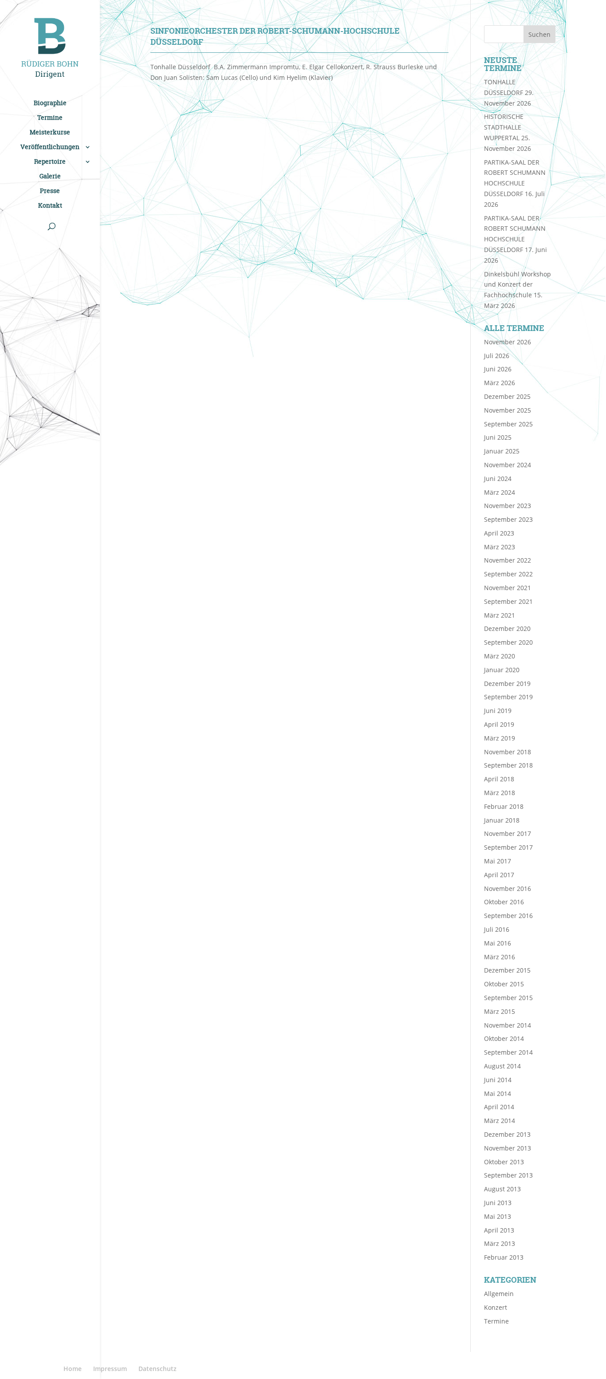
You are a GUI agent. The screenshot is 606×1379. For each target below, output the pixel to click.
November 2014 (507, 1025)
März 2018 (499, 792)
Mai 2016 (497, 943)
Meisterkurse (50, 132)
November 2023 (507, 505)
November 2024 (507, 465)
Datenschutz (157, 1368)
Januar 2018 (501, 820)
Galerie (50, 176)
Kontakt (50, 205)
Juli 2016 (496, 929)
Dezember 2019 (507, 683)
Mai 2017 (497, 861)
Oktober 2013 (504, 1162)
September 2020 (508, 642)
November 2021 (507, 587)
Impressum (110, 1368)
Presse (50, 191)
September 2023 (508, 519)
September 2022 (508, 574)
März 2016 (499, 957)
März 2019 (499, 738)
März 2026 (499, 382)
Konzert (495, 1307)
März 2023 (499, 547)
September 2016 (508, 915)
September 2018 (508, 765)
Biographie (50, 103)
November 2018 (507, 752)
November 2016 (507, 888)
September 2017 (508, 847)
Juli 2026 (496, 355)
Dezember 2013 (507, 1134)
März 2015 (499, 1011)
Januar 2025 (501, 451)
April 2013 (499, 1230)
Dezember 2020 (507, 628)
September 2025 (508, 424)
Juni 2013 (498, 1202)
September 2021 (508, 601)
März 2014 (499, 1120)
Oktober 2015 (504, 984)
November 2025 (507, 410)
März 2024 (499, 492)
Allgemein (499, 1293)
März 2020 (499, 656)
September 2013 (508, 1175)
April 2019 (499, 724)
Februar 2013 (503, 1257)
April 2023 (499, 533)
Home (72, 1368)
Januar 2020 (501, 670)
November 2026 (507, 342)
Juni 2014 (498, 1080)
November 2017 (507, 833)
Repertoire (50, 161)
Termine (50, 118)
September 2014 (508, 1052)
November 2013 (507, 1148)
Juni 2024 (498, 478)
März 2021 (499, 615)
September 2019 (508, 697)
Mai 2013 (497, 1216)
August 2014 (502, 1066)
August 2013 (502, 1189)
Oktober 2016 (504, 902)
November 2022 (507, 560)
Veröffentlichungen (49, 147)
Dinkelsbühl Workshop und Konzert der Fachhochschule (517, 284)
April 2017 (499, 875)
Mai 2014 (497, 1093)
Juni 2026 (498, 369)
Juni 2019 (498, 710)
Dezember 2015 (507, 970)
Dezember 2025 (507, 396)
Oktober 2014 (504, 1038)
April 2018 (499, 779)
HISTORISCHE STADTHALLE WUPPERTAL (503, 127)
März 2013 (499, 1243)
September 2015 (508, 997)
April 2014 (499, 1107)
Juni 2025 (498, 437)
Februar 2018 (503, 806)
